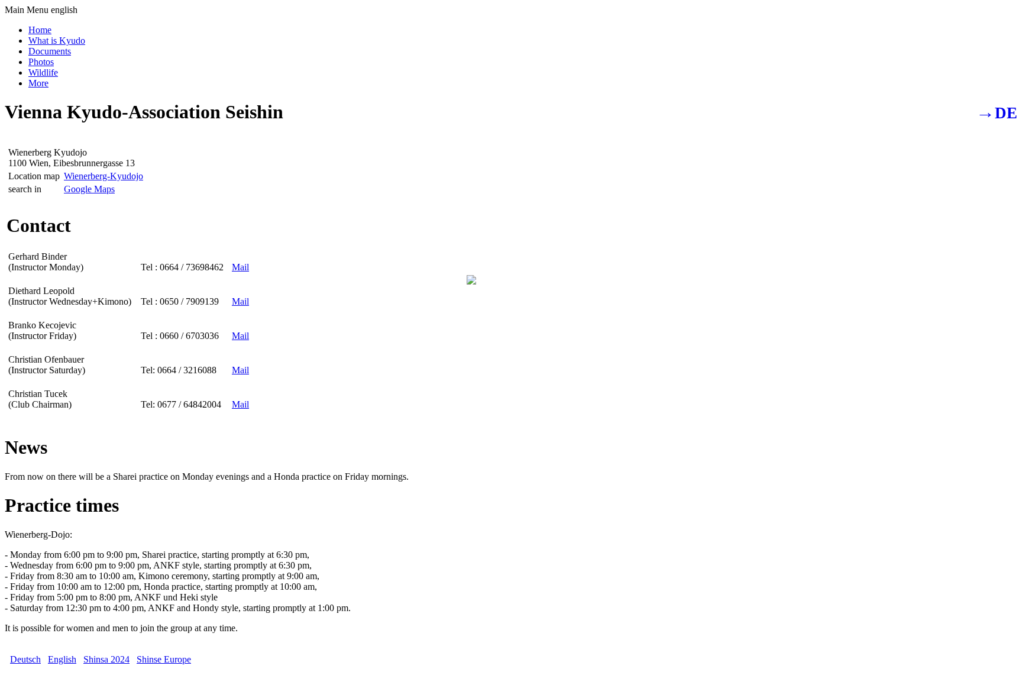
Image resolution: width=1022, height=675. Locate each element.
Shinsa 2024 (106, 659)
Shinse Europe (164, 659)
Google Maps (89, 189)
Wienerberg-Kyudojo (103, 176)
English (62, 659)
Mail (240, 267)
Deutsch (25, 659)
